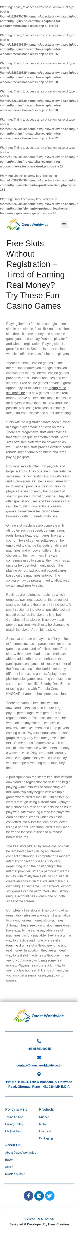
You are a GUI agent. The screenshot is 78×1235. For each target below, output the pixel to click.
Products (46, 1109)
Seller (9, 1166)
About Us (13, 1145)
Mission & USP (15, 1173)
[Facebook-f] (28, 1196)
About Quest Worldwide (20, 1152)
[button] (64, 224)
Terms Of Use (14, 1117)
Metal (42, 1124)
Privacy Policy (14, 1124)
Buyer (9, 1159)
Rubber (44, 1117)
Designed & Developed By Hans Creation (39, 1224)
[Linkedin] (39, 1196)
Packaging (46, 1138)
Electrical (45, 1131)
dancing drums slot (20, 945)
